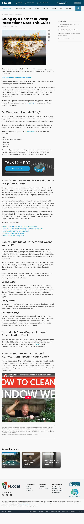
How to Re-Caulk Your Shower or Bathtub (68, 30)
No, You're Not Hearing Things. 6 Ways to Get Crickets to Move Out (68, 25)
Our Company (30, 484)
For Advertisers (57, 484)
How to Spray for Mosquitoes (13, 236)
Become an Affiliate (57, 490)
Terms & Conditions (43, 511)
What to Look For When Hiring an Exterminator (20, 226)
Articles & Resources (44, 488)
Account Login (56, 486)
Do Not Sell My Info (55, 511)
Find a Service (43, 3)
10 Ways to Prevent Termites (13, 233)
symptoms (30, 131)
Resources (42, 484)
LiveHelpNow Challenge (74, 496)
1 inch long (30, 103)
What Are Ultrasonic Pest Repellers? (16, 231)
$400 (37, 344)
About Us (28, 486)
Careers (28, 488)
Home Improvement (9, 14)
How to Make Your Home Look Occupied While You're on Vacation (69, 34)
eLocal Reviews (56, 492)
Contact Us (29, 490)
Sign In (77, 3)
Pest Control (19, 14)
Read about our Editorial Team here (66, 39)
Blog (2, 14)
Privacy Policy (65, 511)
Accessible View (32, 511)
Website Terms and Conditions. (10, 432)
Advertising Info (56, 488)
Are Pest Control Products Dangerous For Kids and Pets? (23, 229)
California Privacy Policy (76, 511)
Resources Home (7, 8)
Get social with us (6, 492)
